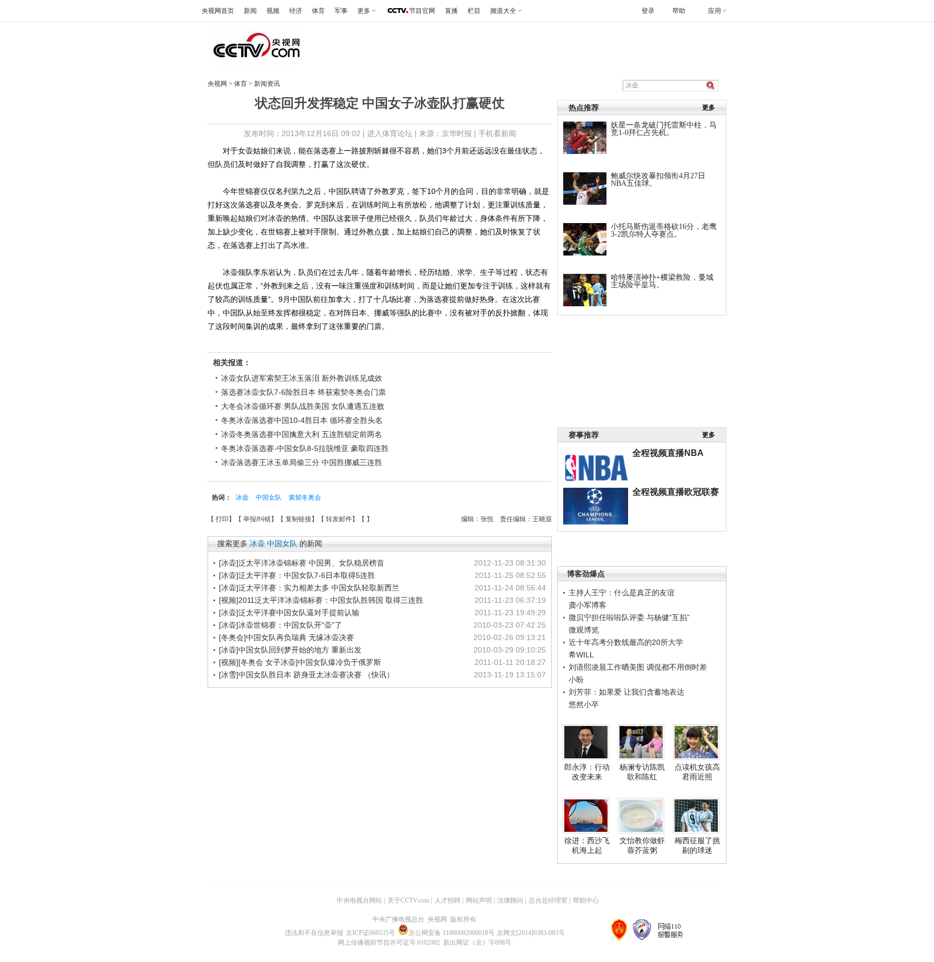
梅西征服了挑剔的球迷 (697, 845)
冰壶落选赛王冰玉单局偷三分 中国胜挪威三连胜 (301, 462)
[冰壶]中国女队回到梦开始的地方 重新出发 (290, 649)
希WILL (581, 654)
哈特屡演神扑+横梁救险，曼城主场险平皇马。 (662, 281)
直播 (451, 11)
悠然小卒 (584, 704)
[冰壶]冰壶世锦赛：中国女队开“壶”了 (280, 625)
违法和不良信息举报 (314, 933)
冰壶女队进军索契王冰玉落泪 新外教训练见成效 (301, 378)
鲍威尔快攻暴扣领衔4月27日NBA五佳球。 (658, 179)
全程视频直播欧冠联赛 (675, 491)
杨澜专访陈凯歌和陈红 (642, 772)
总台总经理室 (548, 900)
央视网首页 (218, 11)
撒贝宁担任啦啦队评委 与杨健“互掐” (629, 617)
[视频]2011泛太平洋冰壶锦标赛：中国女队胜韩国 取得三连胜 (321, 600)
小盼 (576, 679)
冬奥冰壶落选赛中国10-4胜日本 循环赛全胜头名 (302, 420)
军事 (341, 11)
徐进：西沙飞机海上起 (587, 845)
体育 (318, 11)
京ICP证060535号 (370, 933)
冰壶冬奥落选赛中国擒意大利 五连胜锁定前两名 (301, 434)
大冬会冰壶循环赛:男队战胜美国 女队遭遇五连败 (302, 406)
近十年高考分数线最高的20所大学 (626, 642)
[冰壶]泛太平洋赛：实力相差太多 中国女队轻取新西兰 (309, 587)
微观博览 (584, 629)
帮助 (678, 11)
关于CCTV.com (408, 900)
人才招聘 (448, 900)
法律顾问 (510, 900)
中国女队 (269, 497)
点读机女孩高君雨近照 (697, 772)
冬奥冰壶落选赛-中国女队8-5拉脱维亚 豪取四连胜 (305, 448)
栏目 (474, 11)
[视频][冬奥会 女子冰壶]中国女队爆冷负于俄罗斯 (300, 662)
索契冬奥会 (305, 497)
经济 (295, 11)
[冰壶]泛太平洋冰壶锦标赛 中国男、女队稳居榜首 (301, 563)
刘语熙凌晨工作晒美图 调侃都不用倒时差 (638, 667)
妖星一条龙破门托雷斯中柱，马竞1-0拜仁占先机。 (664, 129)
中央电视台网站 (359, 900)
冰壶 (243, 497)
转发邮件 (339, 519)
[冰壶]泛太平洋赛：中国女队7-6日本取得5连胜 (297, 575)
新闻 (250, 11)
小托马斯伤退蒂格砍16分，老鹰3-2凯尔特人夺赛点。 (664, 230)
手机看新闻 (497, 133)
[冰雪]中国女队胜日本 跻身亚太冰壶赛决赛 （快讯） (306, 674)
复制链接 (298, 519)
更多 (708, 107)
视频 (272, 11)
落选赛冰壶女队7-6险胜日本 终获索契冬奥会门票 (303, 392)
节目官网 (422, 11)
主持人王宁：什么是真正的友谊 (622, 592)
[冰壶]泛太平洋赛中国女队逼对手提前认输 (289, 612)
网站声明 (479, 900)
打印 (222, 519)
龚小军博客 (587, 605)
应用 (714, 11)
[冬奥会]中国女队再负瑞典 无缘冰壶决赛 (286, 637)
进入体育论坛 (389, 133)
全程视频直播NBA (668, 453)
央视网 (217, 84)
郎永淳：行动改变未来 (587, 772)
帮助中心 (586, 900)
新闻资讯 (267, 84)
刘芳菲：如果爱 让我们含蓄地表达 (626, 692)
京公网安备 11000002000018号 (452, 933)
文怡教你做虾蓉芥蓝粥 (642, 845)
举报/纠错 (257, 519)
